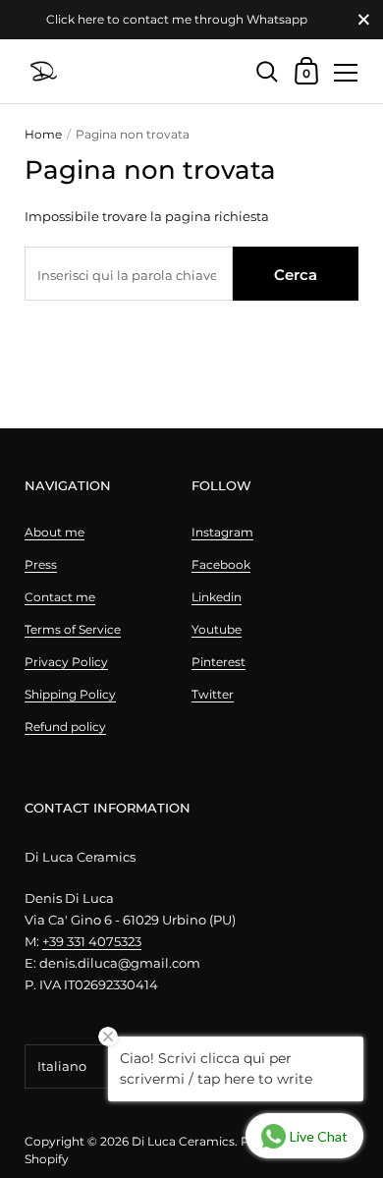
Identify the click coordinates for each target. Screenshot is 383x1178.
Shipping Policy (70, 694)
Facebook (221, 564)
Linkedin (217, 596)
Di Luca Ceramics (183, 1141)
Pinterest (219, 661)
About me (54, 532)
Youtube (217, 629)
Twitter (213, 694)
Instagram (222, 532)
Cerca (295, 274)
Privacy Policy (66, 661)
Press (41, 564)
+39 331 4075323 (91, 941)
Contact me (60, 596)
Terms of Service (73, 629)
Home (43, 134)
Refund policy (65, 726)
